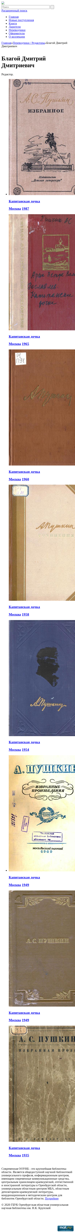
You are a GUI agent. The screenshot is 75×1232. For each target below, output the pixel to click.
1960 (25, 479)
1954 (25, 750)
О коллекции (17, 36)
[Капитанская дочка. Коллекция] (2, 3)
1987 (25, 209)
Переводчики (17, 30)
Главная (14, 16)
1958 (25, 614)
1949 (25, 885)
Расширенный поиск (14, 10)
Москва (15, 209)
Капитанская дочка (24, 201)
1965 (25, 344)
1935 (25, 1155)
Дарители (15, 26)
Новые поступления (21, 20)
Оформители (17, 33)
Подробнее (52, 1198)
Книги (13, 23)
